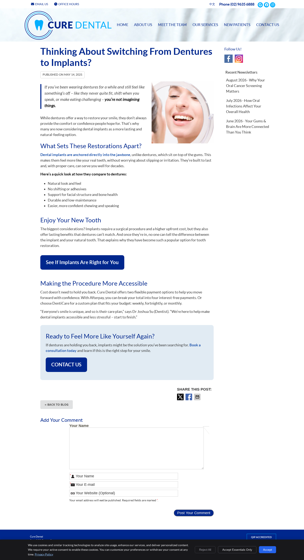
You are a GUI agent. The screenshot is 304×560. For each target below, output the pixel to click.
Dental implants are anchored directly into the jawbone (85, 155)
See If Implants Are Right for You (82, 262)
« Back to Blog (56, 404)
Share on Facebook (189, 397)
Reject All (205, 549)
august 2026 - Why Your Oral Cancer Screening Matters (245, 85)
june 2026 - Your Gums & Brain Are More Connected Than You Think (247, 126)
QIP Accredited (261, 537)
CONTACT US (66, 364)
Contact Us (267, 25)
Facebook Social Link (228, 59)
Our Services (205, 25)
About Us (143, 25)
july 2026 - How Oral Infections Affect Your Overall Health (243, 106)
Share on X (180, 397)
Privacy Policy (44, 554)
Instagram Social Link (239, 59)
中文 (212, 4)
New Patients (237, 25)
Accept (267, 549)
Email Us (41, 4)
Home (30, 14)
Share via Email (197, 397)
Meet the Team (172, 25)
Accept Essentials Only (237, 549)
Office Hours (68, 4)
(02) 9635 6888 (242, 4)
